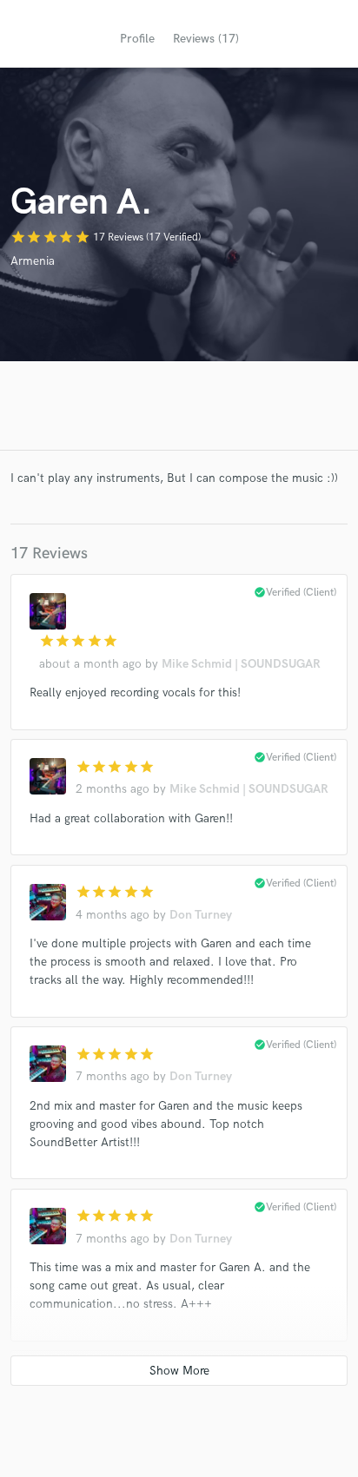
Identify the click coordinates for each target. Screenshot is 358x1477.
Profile (137, 38)
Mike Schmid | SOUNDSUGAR (241, 663)
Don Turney (200, 914)
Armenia (32, 261)
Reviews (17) (206, 38)
